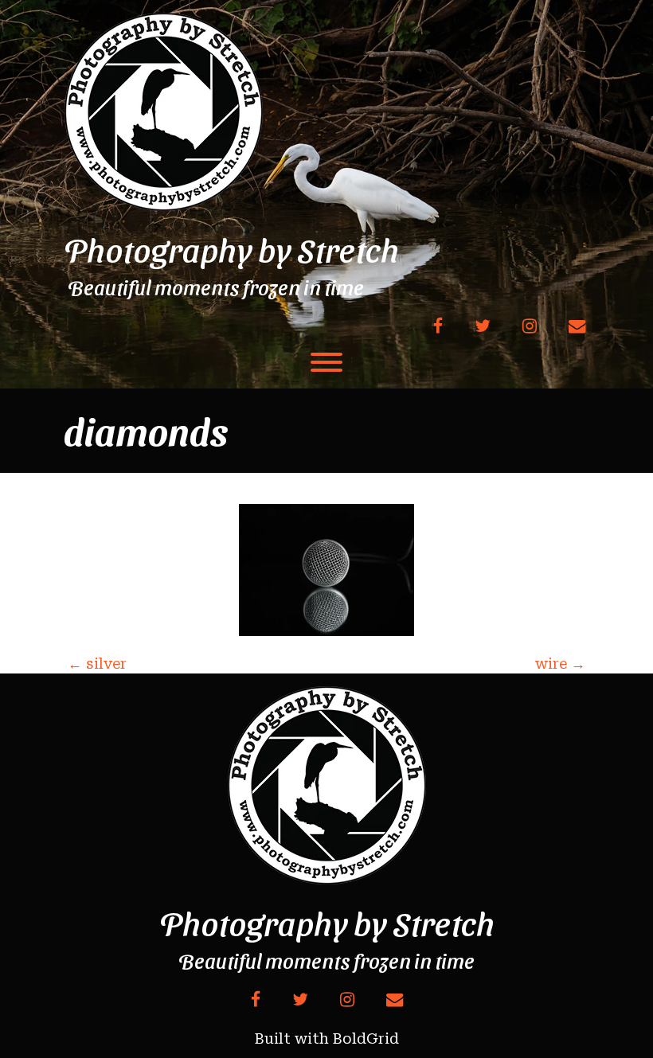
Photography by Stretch (231, 249)
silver (97, 663)
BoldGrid (366, 1038)
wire (560, 663)
